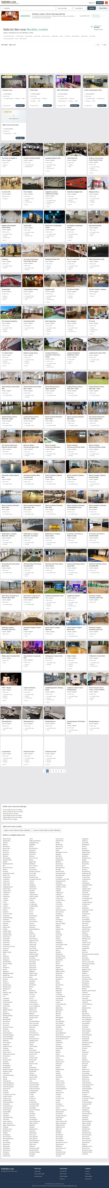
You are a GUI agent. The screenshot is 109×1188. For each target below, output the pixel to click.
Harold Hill (59, 960)
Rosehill (84, 1065)
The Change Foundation (9, 321)
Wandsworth (7, 1131)
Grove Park (32, 948)
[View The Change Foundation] (10, 312)
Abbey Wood (7, 839)
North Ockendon (34, 1035)
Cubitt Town (6, 908)
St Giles (31, 1094)
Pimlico (58, 1050)
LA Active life (6, 192)
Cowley (31, 900)
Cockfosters (6, 893)
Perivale (84, 1048)
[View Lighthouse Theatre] (76, 587)
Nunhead (5, 1040)
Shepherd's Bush (87, 1075)
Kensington (85, 985)
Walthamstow (33, 1129)
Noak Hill (58, 1027)
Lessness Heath (60, 996)
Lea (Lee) (32, 994)
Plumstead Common (9, 1054)
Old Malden (59, 1042)
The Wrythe (59, 1113)
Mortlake (5, 1017)
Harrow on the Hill (88, 962)
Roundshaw (32, 1067)
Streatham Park (8, 1106)
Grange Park (86, 944)
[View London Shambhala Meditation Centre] (76, 344)
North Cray (6, 1031)
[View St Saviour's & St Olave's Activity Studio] (98, 525)
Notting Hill (85, 1039)
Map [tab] (105, 44)
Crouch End (59, 906)
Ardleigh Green (34, 843)
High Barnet (33, 969)
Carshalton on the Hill (62, 879)
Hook (30, 977)
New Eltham (59, 1023)
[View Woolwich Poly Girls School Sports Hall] (10, 555)
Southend (59, 1090)
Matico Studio (71, 656)
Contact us (87, 1173)
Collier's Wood (33, 896)
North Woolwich (8, 1037)
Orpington (6, 1044)
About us (87, 1171)
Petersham (6, 1050)
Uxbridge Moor (60, 1125)
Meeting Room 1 (7, 721)
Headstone (6, 967)
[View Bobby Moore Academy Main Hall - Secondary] (32, 525)
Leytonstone (59, 998)
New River (6, 1025)
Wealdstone (85, 1131)
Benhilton (85, 856)
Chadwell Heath (61, 881)
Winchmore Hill (34, 1148)
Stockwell (85, 1100)
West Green (85, 1137)
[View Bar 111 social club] (76, 250)
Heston (5, 969)
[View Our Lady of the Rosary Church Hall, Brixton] (32, 250)
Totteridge (32, 1117)
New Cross (6, 1023)
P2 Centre (92, 321)
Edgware (5, 925)
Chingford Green (61, 885)
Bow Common (33, 866)
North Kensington (8, 1035)
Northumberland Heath (63, 1037)
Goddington (59, 942)
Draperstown (86, 914)
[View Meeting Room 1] (10, 712)
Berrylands (59, 858)
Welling (5, 1133)
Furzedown (6, 941)
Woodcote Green (87, 1150)
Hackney (5, 950)
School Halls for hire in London (12, 815)
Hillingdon (85, 971)
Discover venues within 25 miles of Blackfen (46, 830)
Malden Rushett (8, 1010)
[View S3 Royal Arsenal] (54, 742)
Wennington (6, 1135)
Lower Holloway (87, 1004)
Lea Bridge (59, 994)
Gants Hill (59, 941)
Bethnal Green (86, 858)
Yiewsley (58, 1156)
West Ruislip (6, 1142)
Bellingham (85, 854)
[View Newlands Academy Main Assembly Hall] (32, 466)
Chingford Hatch (87, 885)
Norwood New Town (62, 1039)
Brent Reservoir (8, 868)
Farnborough (7, 933)
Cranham (58, 902)
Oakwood (58, 1040)
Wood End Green (61, 1148)
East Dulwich (7, 921)
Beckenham (85, 850)
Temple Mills (7, 1112)
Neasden (58, 1019)
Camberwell (6, 877)
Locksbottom (33, 1002)
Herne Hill (85, 967)
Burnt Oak (32, 875)
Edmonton (32, 925)
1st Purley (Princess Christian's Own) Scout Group (52, 355)
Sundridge (32, 1108)
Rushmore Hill (7, 1071)
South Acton (85, 1081)
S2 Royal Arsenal (29, 751)
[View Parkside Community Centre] (54, 587)
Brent (84, 866)
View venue (96, 16)
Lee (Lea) (32, 996)
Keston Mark (86, 987)
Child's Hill (6, 885)
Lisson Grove (33, 1000)
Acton (31, 839)
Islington (32, 983)
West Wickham (33, 1142)
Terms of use (88, 1179)
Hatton (58, 964)
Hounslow (59, 979)
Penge (31, 1048)
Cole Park (85, 893)
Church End (6, 889)
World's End (6, 1156)
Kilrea (5, 991)
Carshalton (6, 879)
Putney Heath (7, 1060)
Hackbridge (85, 948)
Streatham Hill (86, 1104)
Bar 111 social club (73, 259)
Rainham (85, 1060)
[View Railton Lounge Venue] (32, 344)
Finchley (58, 933)
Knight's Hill (33, 992)
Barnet (84, 846)
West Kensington (34, 1140)
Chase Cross (6, 883)
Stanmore (32, 1100)
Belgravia (6, 854)
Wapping (58, 1131)
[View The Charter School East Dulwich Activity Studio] (10, 436)
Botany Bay (85, 864)
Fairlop (58, 931)
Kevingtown (6, 989)
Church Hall (34, 90)
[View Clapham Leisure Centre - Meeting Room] (76, 679)
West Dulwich (33, 1137)
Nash (30, 1019)
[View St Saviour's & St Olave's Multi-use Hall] (76, 525)
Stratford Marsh (87, 1102)
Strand (58, 1102)
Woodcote (59, 1150)
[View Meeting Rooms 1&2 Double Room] (76, 712)
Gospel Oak (32, 944)
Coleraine (6, 894)
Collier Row (6, 896)
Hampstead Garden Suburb (90, 954)
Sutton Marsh (7, 1110)
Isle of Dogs (85, 981)
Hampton (6, 956)
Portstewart (6, 1056)
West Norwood (86, 1140)
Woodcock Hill (33, 1150)
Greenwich (85, 946)
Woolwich (85, 1154)
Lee (4, 996)
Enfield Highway (34, 929)
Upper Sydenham (61, 1123)
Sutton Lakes (86, 1108)
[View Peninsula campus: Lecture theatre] (32, 618)
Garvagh (84, 941)
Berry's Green (33, 858)
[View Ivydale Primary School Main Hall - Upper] (10, 408)
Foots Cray (32, 935)
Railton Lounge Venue (31, 353)
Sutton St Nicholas (61, 1110)
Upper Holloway (87, 1121)
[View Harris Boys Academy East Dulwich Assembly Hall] (32, 587)
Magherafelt (33, 1008)
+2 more (47, 171)
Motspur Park (33, 1017)
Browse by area (38, 1176)
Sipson (58, 1079)
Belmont (5, 856)
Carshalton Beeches (35, 879)
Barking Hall (6, 289)
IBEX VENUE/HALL (63, 90)
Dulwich (84, 916)
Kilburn (84, 989)
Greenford (32, 946)
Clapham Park (86, 889)
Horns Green (86, 977)
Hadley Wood (7, 952)
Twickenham (33, 1119)
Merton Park (33, 1012)
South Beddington (8, 1083)
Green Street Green (9, 946)
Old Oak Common (87, 1042)
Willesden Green (87, 1146)
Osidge (31, 1044)
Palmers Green (7, 1046)
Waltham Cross (7, 1129)
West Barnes (59, 1135)
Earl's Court (85, 917)
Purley (58, 1058)
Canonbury (59, 877)
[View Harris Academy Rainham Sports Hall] (54, 408)
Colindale (58, 894)
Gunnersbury (60, 948)
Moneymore (86, 1014)
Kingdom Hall (49, 289)
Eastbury (5, 923)
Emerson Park (86, 927)
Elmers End (6, 927)
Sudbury (84, 1106)
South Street (6, 1089)
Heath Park (32, 967)
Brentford (32, 868)
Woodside (32, 1154)
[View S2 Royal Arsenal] (32, 742)
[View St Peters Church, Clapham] (98, 280)
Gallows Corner (34, 941)
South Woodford (87, 1089)
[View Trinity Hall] (32, 217)
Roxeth (58, 1067)
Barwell (84, 848)
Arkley (58, 843)
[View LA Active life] (10, 183)
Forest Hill (59, 935)
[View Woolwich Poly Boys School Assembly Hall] (98, 555)
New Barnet (6, 1021)
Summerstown (7, 1108)
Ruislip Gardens (34, 1069)
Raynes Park (86, 1062)
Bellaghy (58, 854)
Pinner (84, 1050)
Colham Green (33, 894)
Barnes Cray (59, 846)
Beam (57, 850)
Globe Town (32, 942)
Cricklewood (86, 904)
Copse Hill (32, 898)
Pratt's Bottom (60, 1056)
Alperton (85, 841)
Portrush (85, 1054)
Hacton (58, 950)
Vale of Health (86, 1125)
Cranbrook (85, 900)
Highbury (6, 971)
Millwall (31, 1014)
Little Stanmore (87, 1000)
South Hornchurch (87, 1085)
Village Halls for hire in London (12, 817)
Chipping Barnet (8, 887)
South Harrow (60, 1085)
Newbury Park (60, 1025)
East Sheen (59, 921)
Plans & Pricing (63, 1176)
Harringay (32, 962)
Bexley (31, 860)
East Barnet (59, 919)
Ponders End (33, 1054)
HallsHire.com (7, 1169)
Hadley (84, 950)
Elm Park (85, 925)
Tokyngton (6, 1115)
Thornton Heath (87, 1113)
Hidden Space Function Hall (11, 656)
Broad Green (33, 869)
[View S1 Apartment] (10, 742)
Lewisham (6, 998)
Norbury (32, 1029)
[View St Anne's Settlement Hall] (32, 149)
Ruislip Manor (60, 1069)
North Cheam (86, 1029)
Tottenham (85, 1115)
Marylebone (59, 1010)
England (9, 94)
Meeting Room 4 (94, 721)
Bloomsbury (59, 864)
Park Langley (33, 1046)
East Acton (32, 919)
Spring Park (85, 1092)
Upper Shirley (33, 1123)
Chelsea (31, 883)
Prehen (84, 1056)
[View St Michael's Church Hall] (98, 647)
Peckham (5, 1048)
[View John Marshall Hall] (98, 217)
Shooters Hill (33, 1077)
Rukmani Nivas (94, 192)
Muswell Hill (7, 1019)
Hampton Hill (33, 956)
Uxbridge (32, 1125)
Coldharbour (60, 893)
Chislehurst (32, 887)
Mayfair (84, 1010)
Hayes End (32, 966)
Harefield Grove (61, 958)
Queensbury (59, 1060)
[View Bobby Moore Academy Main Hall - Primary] (10, 525)
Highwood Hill (60, 971)
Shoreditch (59, 1077)
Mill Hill (84, 1012)
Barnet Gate (6, 848)
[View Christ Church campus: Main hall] (54, 618)
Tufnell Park (59, 1117)
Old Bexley (85, 1040)
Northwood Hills (8, 1039)
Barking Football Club (52, 259)
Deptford (5, 912)
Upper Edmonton (34, 1121)
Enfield (5, 929)
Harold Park (86, 960)
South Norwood (60, 1087)
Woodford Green (61, 1152)
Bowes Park (59, 866)
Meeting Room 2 (29, 721)
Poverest (32, 1056)
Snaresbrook (7, 1081)
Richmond (59, 1064)
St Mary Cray (7, 1098)
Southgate (6, 1092)
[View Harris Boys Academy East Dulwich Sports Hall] (10, 587)
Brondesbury (86, 871)
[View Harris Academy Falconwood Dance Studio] (98, 436)
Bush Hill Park (60, 875)
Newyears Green (8, 1027)
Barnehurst (6, 846)
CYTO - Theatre (6, 688)
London (33, 94)
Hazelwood (85, 966)
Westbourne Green (61, 1142)
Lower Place (6, 1006)
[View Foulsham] (10, 250)
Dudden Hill (59, 916)
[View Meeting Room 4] (98, 712)
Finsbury (85, 933)
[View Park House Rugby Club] (76, 183)
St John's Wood (7, 1096)
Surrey (87, 94)
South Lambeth (34, 1087)
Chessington (85, 883)
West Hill (5, 1140)
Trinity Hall (27, 225)
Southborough (33, 1090)
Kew (30, 989)
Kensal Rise (32, 985)
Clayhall (58, 891)
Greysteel (6, 948)
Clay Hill (31, 891)
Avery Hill (85, 843)
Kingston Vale (7, 992)
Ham (4, 954)
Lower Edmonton (61, 1004)
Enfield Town (86, 929)
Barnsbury (59, 848)
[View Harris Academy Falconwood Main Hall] (54, 436)
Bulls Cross (6, 875)
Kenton (31, 987)
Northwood (85, 1037)
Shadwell (58, 1075)
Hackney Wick (33, 950)
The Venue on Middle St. (9, 158)
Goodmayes (6, 944)
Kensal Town (59, 985)
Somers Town (60, 1081)
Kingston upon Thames (89, 991)
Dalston (5, 910)
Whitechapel (60, 1144)
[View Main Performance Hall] (98, 250)
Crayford (5, 904)
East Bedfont (86, 919)
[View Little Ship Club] (76, 149)
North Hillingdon (61, 1033)
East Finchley (33, 921)
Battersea (6, 850)
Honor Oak (85, 975)
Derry (31, 912)
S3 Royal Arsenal (50, 751)
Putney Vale (33, 1060)
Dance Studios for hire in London (13, 811)
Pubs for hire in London (10, 819)
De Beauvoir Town (87, 910)
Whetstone (6, 1144)
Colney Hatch (60, 896)
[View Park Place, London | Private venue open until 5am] (10, 16)
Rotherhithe (6, 1067)
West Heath (59, 1138)
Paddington (85, 1044)
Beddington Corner (61, 852)
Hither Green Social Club (10, 125)
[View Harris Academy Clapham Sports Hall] (54, 466)
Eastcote (31, 923)
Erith (30, 931)
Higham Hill (59, 969)
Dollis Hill (85, 912)
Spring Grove (60, 1092)
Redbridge (6, 1064)
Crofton (5, 906)
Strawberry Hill (34, 1104)
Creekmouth (33, 904)
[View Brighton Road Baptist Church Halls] (10, 217)
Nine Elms (32, 1027)
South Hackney (86, 1083)
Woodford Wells (87, 1152)
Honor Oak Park (8, 977)
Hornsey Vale (33, 979)
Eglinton (58, 925)
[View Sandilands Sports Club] (54, 149)
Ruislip (84, 1067)
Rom (30, 1065)
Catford (31, 881)
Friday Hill (6, 939)
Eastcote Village (60, 923)
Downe (31, 914)
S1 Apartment (6, 751)
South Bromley (33, 1083)
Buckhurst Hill (86, 873)
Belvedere (59, 856)
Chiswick (85, 887)
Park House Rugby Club (74, 192)
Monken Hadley (8, 1015)
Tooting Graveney (61, 1115)
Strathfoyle (6, 1104)
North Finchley (7, 1033)
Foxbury (58, 937)
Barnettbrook (33, 848)
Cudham (31, 908)
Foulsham (5, 259)
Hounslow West (87, 979)
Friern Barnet (33, 939)
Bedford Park (86, 852)
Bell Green (32, 854)
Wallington (85, 1127)
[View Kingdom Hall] (54, 280)
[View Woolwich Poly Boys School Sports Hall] (76, 555)
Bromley (84, 869)
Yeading (31, 1156)
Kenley (58, 983)
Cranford (32, 902)
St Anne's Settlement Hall (32, 158)
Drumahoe (6, 916)
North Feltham (86, 1031)
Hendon (58, 967)
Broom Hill (32, 873)
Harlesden (85, 958)
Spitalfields (32, 1092)
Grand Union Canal (61, 944)
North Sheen (59, 1035)
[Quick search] (106, 2)
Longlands (6, 1004)
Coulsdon (5, 900)
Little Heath (59, 1000)
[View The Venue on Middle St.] (10, 149)
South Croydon (60, 1083)
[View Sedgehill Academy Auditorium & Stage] (54, 183)
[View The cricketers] (76, 312)
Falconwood (85, 931)
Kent (68, 229)
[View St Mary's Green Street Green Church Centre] (98, 149)
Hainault (58, 952)
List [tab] (98, 44)
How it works (63, 1173)
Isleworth (6, 983)
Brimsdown (85, 868)
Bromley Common (34, 871)
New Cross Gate (34, 1023)
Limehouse (6, 1000)
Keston (58, 987)
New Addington (87, 1019)
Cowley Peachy (60, 900)
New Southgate (34, 1025)
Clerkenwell (86, 891)
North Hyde (85, 1033)
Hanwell (84, 956)
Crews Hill (59, 904)
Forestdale (85, 935)
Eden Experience (50, 321)
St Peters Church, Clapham (97, 289)
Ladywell (58, 992)
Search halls (37, 1171)
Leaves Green (86, 994)
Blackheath (85, 862)
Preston (5, 1058)
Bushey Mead (86, 875)
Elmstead (32, 927)
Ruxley (58, 1071)
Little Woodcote (8, 1002)
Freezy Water (86, 937)
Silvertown (32, 1079)
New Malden (86, 1023)
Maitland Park (86, 1008)
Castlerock (6, 881)
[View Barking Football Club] (54, 250)
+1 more (26, 204)
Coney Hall (85, 896)
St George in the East (9, 1094)
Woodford (6, 1152)
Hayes (5, 966)
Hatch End (32, 964)
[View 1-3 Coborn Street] (10, 344)
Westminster (86, 1142)
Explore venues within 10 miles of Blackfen (17, 830)
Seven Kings (85, 1073)
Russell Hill (32, 1071)
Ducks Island (33, 916)
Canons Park (86, 877)
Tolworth (32, 1115)
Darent (31, 910)
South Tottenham (34, 1089)
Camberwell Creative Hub (97, 353)
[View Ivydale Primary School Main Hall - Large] (98, 378)
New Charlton (86, 1021)
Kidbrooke (59, 989)
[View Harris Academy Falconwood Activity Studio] (76, 436)
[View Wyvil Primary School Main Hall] (10, 378)
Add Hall (100, 3)
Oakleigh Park (33, 1040)
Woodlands (6, 1154)
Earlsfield (6, 919)
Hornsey (5, 979)
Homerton (59, 975)
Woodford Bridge (34, 1152)
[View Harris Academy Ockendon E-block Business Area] (76, 496)
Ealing (58, 917)
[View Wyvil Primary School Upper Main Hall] (54, 378)
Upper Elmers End (61, 1121)
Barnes (31, 846)
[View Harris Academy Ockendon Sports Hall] (10, 496)
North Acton (59, 1029)
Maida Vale (59, 1008)
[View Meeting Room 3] (54, 712)
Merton (5, 1012)
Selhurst (31, 1073)
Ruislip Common (8, 1069)
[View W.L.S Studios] (32, 183)
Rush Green (85, 1069)
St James (84, 1094)
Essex (5, 94)
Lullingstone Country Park (53, 656)
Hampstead (59, 954)
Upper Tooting (86, 1123)
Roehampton (7, 1065)
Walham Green (60, 1127)
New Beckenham (34, 1021)
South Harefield (34, 1085)
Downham (59, 914)
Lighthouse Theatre (73, 596)
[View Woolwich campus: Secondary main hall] (98, 618)
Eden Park (85, 923)
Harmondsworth (34, 960)
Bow (4, 866)
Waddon (31, 1127)
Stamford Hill (7, 1100)
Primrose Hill (33, 1058)
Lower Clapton (33, 1004)
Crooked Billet (33, 906)
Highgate (32, 971)
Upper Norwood (8, 1123)
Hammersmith (33, 954)
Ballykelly (32, 844)
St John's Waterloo (29, 688)
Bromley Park (60, 871)
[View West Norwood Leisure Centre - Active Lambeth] (98, 679)
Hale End (85, 952)
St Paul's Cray (60, 1098)
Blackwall (32, 864)
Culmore (58, 908)
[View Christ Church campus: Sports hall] (76, 618)
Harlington (6, 960)
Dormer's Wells (7, 914)
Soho (30, 1081)
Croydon (84, 906)
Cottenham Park (87, 898)
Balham (5, 844)
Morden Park (86, 1015)
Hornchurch (59, 977)
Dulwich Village (8, 917)
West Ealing (59, 1137)
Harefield (32, 958)
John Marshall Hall (95, 225)
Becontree (6, 852)
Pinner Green (7, 1052)
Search (91, 8)
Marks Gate (32, 1010)
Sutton (58, 1108)
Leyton (31, 998)
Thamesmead (60, 1112)
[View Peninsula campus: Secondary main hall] (10, 618)
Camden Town (33, 877)
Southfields (85, 1090)
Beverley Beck (7, 860)
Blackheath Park (8, 864)
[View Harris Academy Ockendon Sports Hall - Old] (32, 496)
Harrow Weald (7, 964)
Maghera (5, 1008)
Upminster (85, 1119)
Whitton (84, 1144)
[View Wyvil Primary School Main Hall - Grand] (32, 378)
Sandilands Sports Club (52, 158)
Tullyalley (85, 1117)
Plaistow (58, 1052)
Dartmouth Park (61, 910)
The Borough (86, 1112)
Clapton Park (7, 891)
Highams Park (86, 969)
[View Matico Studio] (76, 647)
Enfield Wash (7, 931)
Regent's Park (33, 1064)
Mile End (58, 1012)
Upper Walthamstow (9, 1125)
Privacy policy (88, 1176)
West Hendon (86, 1138)
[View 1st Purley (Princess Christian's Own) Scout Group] (54, 344)
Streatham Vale (34, 1106)
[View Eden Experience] (54, 312)
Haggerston (32, 952)
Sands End (6, 1073)
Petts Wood (32, 1050)
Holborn (84, 973)
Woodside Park (60, 1154)
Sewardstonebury (8, 1075)
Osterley (58, 1044)
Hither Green (33, 973)
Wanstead (32, 1131)
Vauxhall (5, 1127)
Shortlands (85, 1077)
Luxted (84, 1006)
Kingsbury (32, 991)
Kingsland (59, 991)
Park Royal (59, 1046)
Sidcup (5, 1079)
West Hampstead (8, 1138)
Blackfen (58, 862)
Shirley (5, 1077)
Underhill (59, 1119)
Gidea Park (6, 942)
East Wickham (86, 921)
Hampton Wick (60, 956)
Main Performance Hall (96, 259)
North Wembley (87, 1035)
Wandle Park (86, 1129)
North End (32, 1031)
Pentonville (59, 1048)
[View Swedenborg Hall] (32, 312)
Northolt (31, 1037)
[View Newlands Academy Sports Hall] (10, 466)
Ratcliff (31, 1062)
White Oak (32, 1144)
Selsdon (58, 1073)
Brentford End (60, 868)
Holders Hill (33, 975)
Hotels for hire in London (10, 813)
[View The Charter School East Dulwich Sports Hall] (98, 408)
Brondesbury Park (8, 873)
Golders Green (86, 942)
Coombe (5, 898)
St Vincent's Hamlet (88, 1098)
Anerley (5, 843)
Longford (85, 1002)
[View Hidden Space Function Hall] (10, 647)
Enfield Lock (59, 929)
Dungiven (32, 917)
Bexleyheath (59, 860)
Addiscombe (6, 841)
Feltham (31, 933)
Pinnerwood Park (34, 1052)
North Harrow (33, 1033)
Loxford (58, 1006)
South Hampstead (8, 1085)
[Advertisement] (54, 59)
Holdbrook (6, 975)
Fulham (58, 939)
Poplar (58, 1054)
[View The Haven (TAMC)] (76, 280)
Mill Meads (6, 1014)
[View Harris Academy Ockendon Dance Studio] (98, 496)
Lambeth (85, 992)
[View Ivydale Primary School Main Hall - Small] (76, 378)
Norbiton (5, 1029)
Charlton (84, 881)
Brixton (5, 869)
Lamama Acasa (7, 90)
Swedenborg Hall (29, 321)
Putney (84, 1058)
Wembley (59, 1133)
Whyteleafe (6, 1146)
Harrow (58, 962)
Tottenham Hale (8, 1117)
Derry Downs (60, 912)
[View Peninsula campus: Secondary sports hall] (98, 587)
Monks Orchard (34, 1015)
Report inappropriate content (70, 1185)
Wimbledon (6, 1148)
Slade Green (86, 1079)
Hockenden (59, 973)
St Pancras (32, 1098)
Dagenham (85, 908)
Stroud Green (60, 1106)
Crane (5, 902)
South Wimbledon (61, 1089)
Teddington (85, 1110)
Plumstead (85, 1052)
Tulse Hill (6, 1119)
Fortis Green (6, 937)
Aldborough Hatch (35, 841)
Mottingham (59, 1017)
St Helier (58, 1094)
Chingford (32, 885)
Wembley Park (86, 1133)
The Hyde (6, 1113)
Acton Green (59, 839)
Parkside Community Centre (54, 596)
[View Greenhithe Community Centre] (76, 217)
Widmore (32, 1146)
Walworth (59, 1129)
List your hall (63, 1171)
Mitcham (58, 1014)
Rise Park (85, 1064)
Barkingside (85, 844)
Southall (5, 1090)
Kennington (85, 983)
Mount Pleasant (87, 1017)
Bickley (84, 860)
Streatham (59, 1104)
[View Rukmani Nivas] (98, 183)
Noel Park (85, 1027)
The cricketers (71, 321)
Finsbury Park (7, 935)
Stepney (58, 1100)
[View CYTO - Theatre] (10, 679)
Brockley (58, 869)
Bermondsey (7, 858)
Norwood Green (34, 1039)
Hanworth (6, 958)
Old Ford (32, 1042)
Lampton (5, 994)
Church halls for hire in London (12, 810)
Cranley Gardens (87, 902)
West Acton (32, 1135)
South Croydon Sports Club (93, 90)
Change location (98, 29)
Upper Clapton (7, 1121)
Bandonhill (59, 844)
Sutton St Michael (34, 1110)
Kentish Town (7, 987)
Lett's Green (86, 996)
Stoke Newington (8, 1102)
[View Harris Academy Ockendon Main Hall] (54, 496)
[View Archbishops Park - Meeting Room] (54, 679)
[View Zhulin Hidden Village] (32, 280)
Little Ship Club (72, 158)
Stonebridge (33, 1102)
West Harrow (33, 1138)
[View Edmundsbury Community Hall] (32, 647)
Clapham (58, 889)
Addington (85, 839)
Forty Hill (32, 937)
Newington (85, 1025)
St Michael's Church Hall (97, 656)
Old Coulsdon (7, 1042)
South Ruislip (86, 1087)
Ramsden (6, 1062)
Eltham (58, 927)
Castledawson (86, 879)
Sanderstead (86, 1071)
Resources (62, 1179)
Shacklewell (33, 1075)
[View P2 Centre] (98, 312)
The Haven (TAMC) (73, 289)
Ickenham (32, 981)
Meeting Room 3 (50, 721)
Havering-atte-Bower (88, 964)
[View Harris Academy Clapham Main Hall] (76, 466)
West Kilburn (60, 1140)
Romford (58, 1065)
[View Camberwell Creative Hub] (98, 344)
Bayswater (32, 850)
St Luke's (58, 1096)
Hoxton (5, 981)
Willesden (59, 1146)
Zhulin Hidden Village (31, 289)
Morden (58, 1015)
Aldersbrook (59, 841)
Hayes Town (59, 966)
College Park (86, 894)
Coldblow (32, 893)
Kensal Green (7, 985)
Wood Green (86, 1148)
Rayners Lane (60, 1062)
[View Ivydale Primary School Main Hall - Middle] (32, 408)
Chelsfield (59, 883)
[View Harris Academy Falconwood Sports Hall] (32, 436)
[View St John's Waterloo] (32, 679)
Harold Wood (7, 962)
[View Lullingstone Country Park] (54, 647)
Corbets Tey (59, 898)
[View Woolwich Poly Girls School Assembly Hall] (32, 555)
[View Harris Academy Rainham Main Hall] (76, 408)
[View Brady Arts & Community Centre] (54, 217)
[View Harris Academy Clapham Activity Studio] (98, 466)
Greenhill (58, 946)
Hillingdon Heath (8, 973)
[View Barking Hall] (10, 280)
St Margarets (86, 1096)
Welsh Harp (33, 1133)
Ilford (57, 981)
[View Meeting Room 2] (32, 712)
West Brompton (87, 1135)
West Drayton (7, 1137)
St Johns (31, 1096)
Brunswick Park (60, 873)
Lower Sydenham (34, 1006)
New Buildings (60, 1021)
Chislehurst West (61, 887)
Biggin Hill (32, 862)
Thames (31, 1112)
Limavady (85, 998)
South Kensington (8, 1087)
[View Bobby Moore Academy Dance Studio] (54, 525)
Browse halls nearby (39, 1173)
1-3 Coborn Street (7, 353)
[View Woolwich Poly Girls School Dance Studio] (54, 555)
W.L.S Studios (28, 192)
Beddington (32, 852)
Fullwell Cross (86, 939)
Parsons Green (86, 1046)
